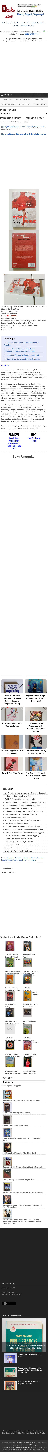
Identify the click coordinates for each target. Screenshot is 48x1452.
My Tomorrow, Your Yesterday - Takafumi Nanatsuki (25, 793)
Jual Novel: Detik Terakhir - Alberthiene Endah (19, 1153)
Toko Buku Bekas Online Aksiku (33, 1433)
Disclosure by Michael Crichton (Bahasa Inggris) (24, 833)
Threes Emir (23, 127)
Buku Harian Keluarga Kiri (15, 817)
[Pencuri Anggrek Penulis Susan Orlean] (12, 742)
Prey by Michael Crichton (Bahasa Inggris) (22, 836)
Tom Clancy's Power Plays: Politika (19, 842)
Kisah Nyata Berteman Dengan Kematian (23, 359)
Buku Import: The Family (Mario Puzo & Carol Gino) (21, 1100)
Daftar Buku (8, 100)
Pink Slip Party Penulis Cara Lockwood (12, 724)
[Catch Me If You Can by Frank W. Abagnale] (36, 742)
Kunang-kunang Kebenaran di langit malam (18, 1180)
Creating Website (23, 1445)
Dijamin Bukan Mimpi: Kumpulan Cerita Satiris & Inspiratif (36, 698)
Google (20, 1449)
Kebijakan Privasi (40, 104)
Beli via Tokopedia (8, 104)
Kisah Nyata (9, 127)
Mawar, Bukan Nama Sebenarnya (18, 808)
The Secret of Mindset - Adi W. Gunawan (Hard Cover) (36, 775)
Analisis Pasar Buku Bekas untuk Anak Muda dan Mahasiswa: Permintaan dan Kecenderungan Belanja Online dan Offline (22, 1221)
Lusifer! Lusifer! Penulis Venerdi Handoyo (21, 814)
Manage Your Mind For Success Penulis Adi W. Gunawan (23, 1192)
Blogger (12, 1449)
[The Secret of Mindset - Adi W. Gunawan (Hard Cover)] (36, 764)
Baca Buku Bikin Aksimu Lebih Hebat (34, 1449)
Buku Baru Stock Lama (13, 126)
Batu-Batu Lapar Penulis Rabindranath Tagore (23, 805)
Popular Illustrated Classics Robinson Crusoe (23, 820)
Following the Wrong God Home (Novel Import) (24, 811)
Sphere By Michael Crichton (16, 848)
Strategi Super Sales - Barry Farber (15, 1126)
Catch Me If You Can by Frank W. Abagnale (36, 752)
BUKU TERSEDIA (27, 126)
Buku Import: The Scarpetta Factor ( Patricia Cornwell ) (22, 1167)
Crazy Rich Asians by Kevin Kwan (18, 851)
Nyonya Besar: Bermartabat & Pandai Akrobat (23, 134)
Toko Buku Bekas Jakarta (14, 1447)
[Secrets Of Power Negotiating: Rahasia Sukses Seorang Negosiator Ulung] (12, 686)
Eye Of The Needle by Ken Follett (18, 839)
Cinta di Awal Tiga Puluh (12, 773)
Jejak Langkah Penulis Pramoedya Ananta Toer (24, 830)
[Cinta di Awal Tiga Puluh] (12, 764)
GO (26, 122)
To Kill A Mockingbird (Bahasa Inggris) (20, 799)
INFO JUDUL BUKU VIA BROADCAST (29, 100)
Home (3, 126)
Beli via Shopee (24, 104)
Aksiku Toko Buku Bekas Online (25, 1442)
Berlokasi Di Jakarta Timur (38, 1447)
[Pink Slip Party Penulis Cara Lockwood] (12, 714)
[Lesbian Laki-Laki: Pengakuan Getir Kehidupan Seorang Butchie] (36, 714)
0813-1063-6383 (32, 34)
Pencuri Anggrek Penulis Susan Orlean (12, 752)
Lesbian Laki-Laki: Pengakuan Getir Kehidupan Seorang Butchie (36, 727)
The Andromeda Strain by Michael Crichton (22, 845)
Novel (16, 127)
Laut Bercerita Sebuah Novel (16, 823)
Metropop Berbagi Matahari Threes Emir (23, 355)
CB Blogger (33, 1445)
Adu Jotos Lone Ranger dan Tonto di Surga (22, 826)
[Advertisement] (24, 67)
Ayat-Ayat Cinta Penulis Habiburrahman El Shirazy (25, 802)
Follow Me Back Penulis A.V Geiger (19, 796)
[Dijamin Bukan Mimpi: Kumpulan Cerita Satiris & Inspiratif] (36, 686)
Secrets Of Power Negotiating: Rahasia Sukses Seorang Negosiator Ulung (12, 700)
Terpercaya (26, 1447)
